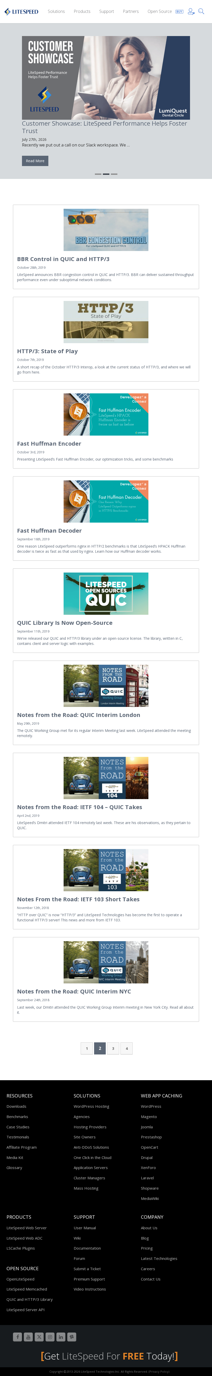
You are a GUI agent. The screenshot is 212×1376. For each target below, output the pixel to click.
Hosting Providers (90, 1126)
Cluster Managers (89, 1177)
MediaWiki (150, 1198)
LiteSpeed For (103, 1356)
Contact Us (151, 1279)
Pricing (147, 1248)
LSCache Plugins (20, 1248)
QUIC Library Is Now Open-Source (64, 622)
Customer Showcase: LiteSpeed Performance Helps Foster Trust (104, 127)
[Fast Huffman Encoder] (106, 414)
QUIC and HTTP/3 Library (29, 1299)
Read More (35, 160)
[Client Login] (191, 10)
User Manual (85, 1227)
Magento (149, 1116)
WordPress (151, 1106)
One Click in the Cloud (92, 1157)
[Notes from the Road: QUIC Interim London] (106, 686)
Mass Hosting (86, 1188)
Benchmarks (17, 1116)
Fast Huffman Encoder (49, 443)
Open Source (160, 11)
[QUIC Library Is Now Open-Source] (106, 594)
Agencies (82, 1116)
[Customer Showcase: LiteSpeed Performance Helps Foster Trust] (106, 78)
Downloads (16, 1106)
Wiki (77, 1238)
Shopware (150, 1188)
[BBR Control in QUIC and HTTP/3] (106, 230)
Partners (131, 11)
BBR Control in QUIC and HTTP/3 (63, 259)
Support (106, 11)
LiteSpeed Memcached (26, 1289)
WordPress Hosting (91, 1106)
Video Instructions (90, 1289)
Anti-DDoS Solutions (91, 1147)
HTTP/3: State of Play (47, 351)
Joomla (147, 1126)
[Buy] (179, 10)
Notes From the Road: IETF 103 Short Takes (78, 899)
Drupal (147, 1157)
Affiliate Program (21, 1147)
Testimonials (17, 1136)
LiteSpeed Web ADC (24, 1238)
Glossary (14, 1167)
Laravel (147, 1177)
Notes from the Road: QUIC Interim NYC (74, 991)
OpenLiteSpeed (20, 1279)
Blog (145, 1238)
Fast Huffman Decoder (49, 530)
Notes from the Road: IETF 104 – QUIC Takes (79, 807)
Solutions (56, 11)
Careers (148, 1268)
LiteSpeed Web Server (26, 1227)
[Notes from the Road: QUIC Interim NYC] (106, 962)
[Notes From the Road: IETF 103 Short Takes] (106, 870)
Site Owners (85, 1136)
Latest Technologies (159, 1258)
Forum (79, 1258)
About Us (149, 1227)
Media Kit (14, 1157)
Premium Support (89, 1279)
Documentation (87, 1248)
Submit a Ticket (87, 1268)
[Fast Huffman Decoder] (106, 501)
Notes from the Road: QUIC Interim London (78, 715)
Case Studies (17, 1126)
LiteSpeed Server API (25, 1309)
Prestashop (151, 1136)
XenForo (148, 1167)
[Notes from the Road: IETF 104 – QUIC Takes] (106, 778)
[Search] (202, 10)
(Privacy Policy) (159, 1371)
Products (82, 11)
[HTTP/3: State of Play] (106, 322)
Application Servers (91, 1167)
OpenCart (149, 1147)
